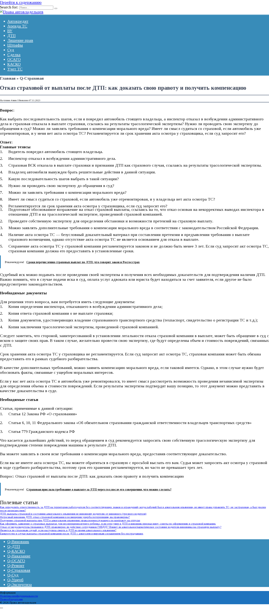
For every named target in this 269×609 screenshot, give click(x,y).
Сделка (13, 54)
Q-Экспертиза (19, 584)
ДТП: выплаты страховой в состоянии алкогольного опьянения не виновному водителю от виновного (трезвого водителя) (73, 513)
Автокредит (17, 21)
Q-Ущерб (15, 579)
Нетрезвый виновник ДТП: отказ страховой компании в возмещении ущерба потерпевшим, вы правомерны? (65, 517)
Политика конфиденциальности (19, 595)
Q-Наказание (18, 556)
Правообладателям (11, 599)
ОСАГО (14, 59)
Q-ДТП (13, 546)
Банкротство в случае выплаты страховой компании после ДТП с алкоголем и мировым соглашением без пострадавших (71, 533)
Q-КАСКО (16, 551)
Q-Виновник (18, 541)
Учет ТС (15, 69)
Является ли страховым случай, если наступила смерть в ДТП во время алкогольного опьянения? (58, 530)
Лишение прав (20, 40)
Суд (10, 50)
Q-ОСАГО (16, 560)
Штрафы (15, 45)
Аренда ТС (17, 26)
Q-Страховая (18, 570)
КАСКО (14, 64)
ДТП (11, 35)
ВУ (9, 30)
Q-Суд (12, 575)
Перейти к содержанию (21, 2)
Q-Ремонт (15, 565)
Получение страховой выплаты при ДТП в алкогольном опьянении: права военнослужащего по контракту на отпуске (70, 520)
